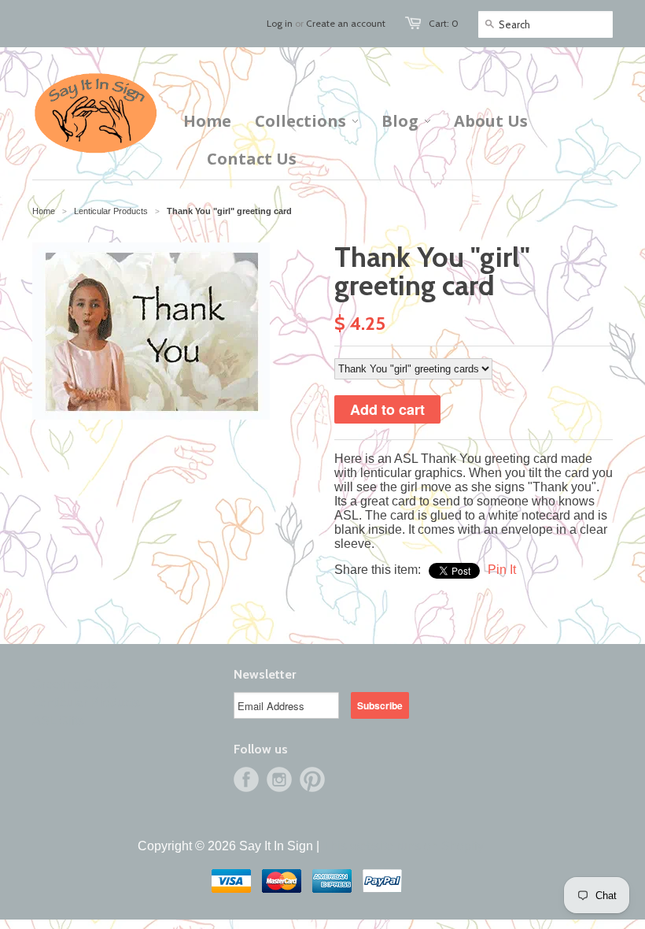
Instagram (279, 779)
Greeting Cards (74, 684)
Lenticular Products (86, 702)
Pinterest (312, 779)
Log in (280, 23)
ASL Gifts (58, 720)
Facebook (246, 779)
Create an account (345, 23)
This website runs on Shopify (403, 846)
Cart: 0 (444, 23)
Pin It (502, 569)
